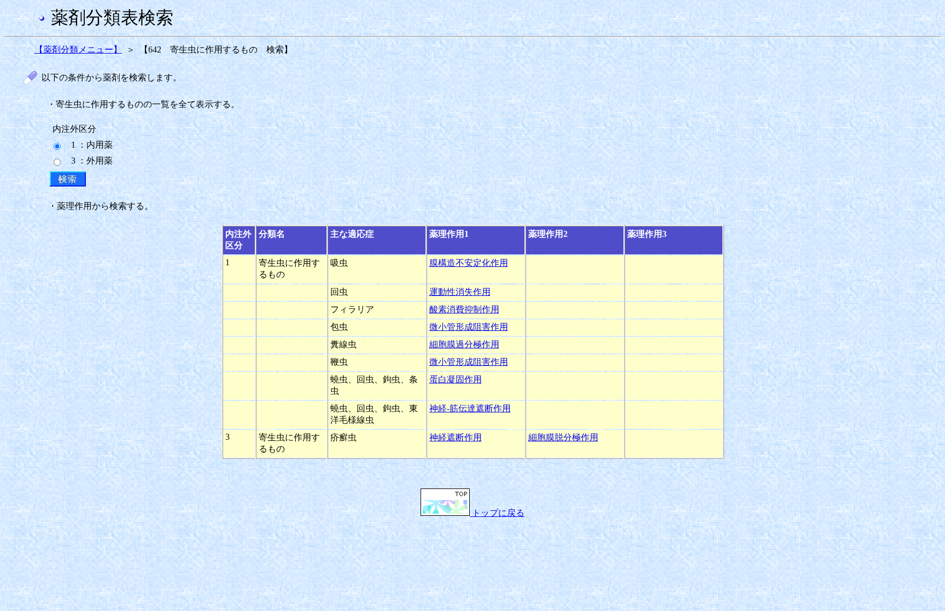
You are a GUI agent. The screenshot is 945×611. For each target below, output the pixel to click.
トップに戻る (497, 512)
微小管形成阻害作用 (468, 326)
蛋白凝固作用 (455, 379)
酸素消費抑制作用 (464, 309)
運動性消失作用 (460, 291)
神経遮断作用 (455, 437)
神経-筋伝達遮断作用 (470, 408)
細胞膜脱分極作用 (563, 437)
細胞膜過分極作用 (464, 344)
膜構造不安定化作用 (468, 262)
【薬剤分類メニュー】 (78, 49)
